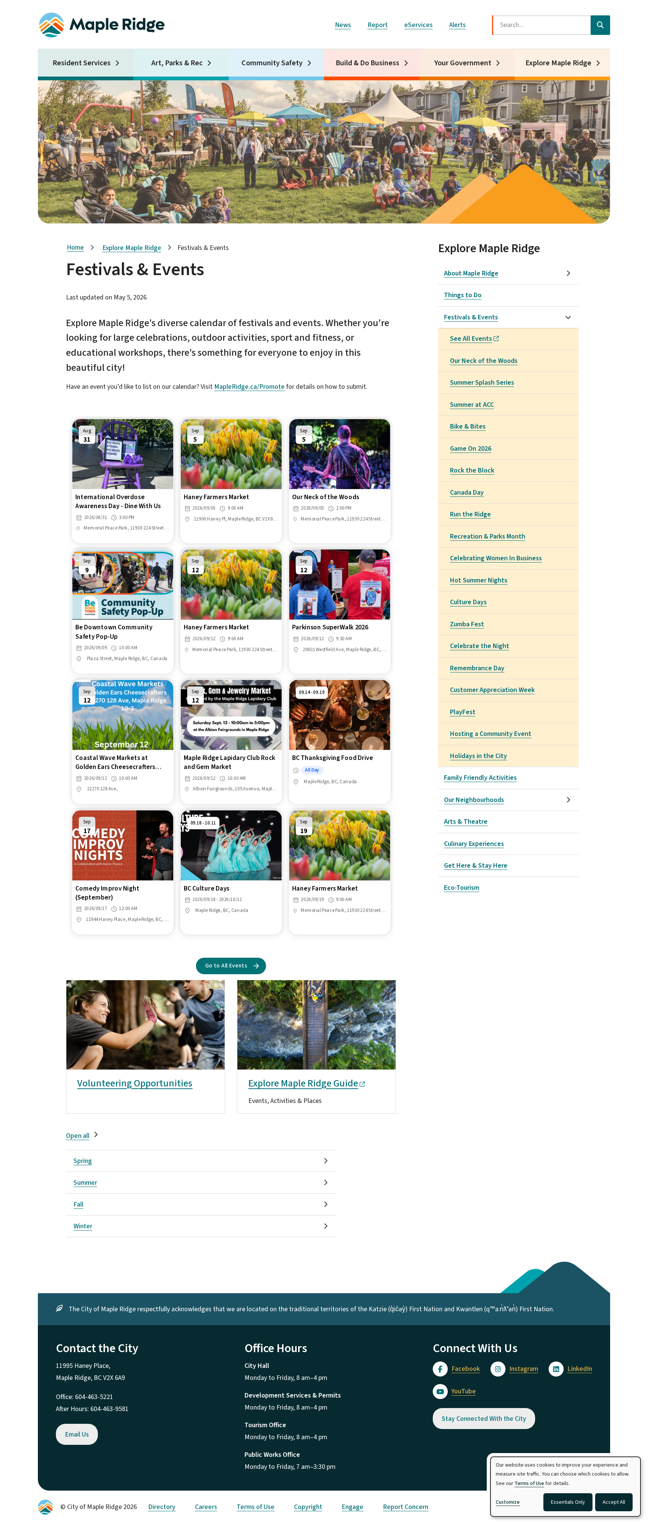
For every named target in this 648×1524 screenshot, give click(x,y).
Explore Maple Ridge (558, 63)
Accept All (614, 1502)
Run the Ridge (470, 514)
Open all (77, 1135)
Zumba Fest (467, 624)
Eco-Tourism (461, 887)
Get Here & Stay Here (475, 865)
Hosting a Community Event (490, 734)
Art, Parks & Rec (177, 63)
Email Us (77, 1434)
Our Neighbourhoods (474, 800)
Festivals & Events (471, 317)
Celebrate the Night (479, 646)
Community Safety (272, 63)
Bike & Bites (468, 426)
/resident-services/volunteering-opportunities (132, 986)
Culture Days (468, 602)
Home (75, 247)
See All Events (471, 338)
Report (378, 25)
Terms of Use (255, 1507)
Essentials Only (568, 1502)
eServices (418, 25)
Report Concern (405, 1507)
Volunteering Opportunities (134, 1083)
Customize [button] (508, 1502)
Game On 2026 (470, 448)
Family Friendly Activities (480, 777)
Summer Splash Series (482, 382)
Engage (352, 1507)
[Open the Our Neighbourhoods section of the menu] (568, 799)
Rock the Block (472, 470)
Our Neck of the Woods (484, 361)
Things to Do (463, 295)
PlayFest (463, 712)
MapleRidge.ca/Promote (249, 386)
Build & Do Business (367, 63)
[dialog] (565, 1486)
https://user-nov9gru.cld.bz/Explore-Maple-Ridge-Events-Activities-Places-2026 (308, 992)
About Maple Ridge (471, 273)
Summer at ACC (472, 404)
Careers (206, 1507)
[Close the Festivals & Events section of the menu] (568, 317)
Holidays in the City (478, 756)
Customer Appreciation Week (492, 690)
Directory (162, 1507)
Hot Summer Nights (478, 580)
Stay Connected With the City (484, 1418)
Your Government (462, 63)
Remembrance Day (477, 668)
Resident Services (81, 63)
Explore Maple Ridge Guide (303, 1083)
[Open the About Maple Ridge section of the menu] (568, 273)
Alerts (457, 25)
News (343, 25)
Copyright (308, 1507)
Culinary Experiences (474, 844)
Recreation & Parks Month (487, 536)
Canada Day (467, 492)
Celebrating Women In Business (496, 558)
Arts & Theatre (466, 821)
